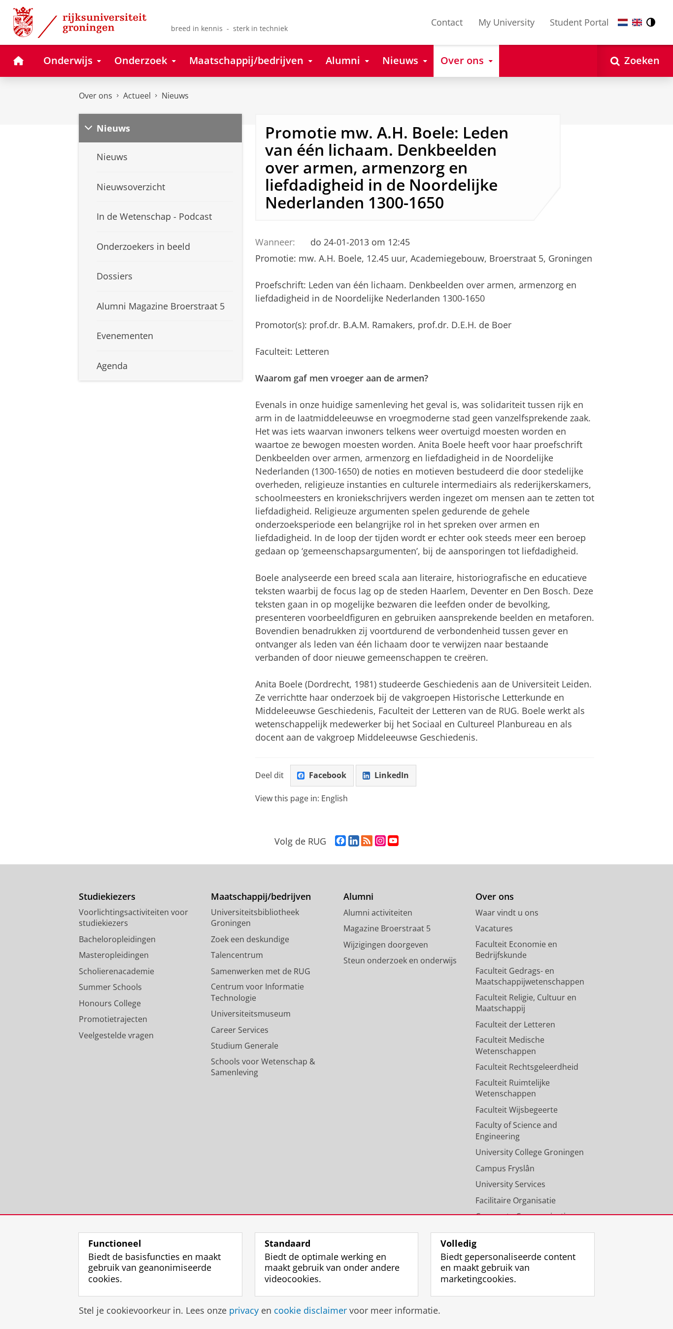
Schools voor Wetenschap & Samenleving (263, 1067)
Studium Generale (244, 1045)
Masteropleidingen (114, 955)
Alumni (358, 896)
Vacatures (494, 928)
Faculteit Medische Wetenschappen (509, 1045)
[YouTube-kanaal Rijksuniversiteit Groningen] (393, 841)
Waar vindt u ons (506, 912)
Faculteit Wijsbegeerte (516, 1109)
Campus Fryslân (505, 1168)
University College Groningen (529, 1152)
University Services (510, 1184)
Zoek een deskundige (250, 939)
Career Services (240, 1029)
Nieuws (175, 95)
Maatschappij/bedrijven (261, 896)
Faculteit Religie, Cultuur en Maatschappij (525, 1003)
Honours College (110, 1003)
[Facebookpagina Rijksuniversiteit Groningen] (340, 841)
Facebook (327, 775)
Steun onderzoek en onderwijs (400, 960)
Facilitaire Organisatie (515, 1200)
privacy (244, 1310)
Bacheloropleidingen (117, 939)
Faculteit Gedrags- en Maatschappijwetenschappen (529, 976)
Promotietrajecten (113, 1019)
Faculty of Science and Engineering (516, 1131)
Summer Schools (110, 987)
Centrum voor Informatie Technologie (257, 992)
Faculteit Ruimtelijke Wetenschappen (512, 1088)
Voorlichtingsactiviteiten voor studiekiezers (133, 918)
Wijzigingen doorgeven (385, 944)
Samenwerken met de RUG (260, 971)
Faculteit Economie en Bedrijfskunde (516, 950)
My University (506, 22)
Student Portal (579, 22)
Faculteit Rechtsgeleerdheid (526, 1066)
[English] (637, 22)
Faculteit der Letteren (515, 1024)
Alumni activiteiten (377, 912)
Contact (447, 22)
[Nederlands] (623, 22)
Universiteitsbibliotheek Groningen (255, 918)
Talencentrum (237, 955)
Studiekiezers (107, 896)
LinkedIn (391, 775)
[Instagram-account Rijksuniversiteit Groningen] (380, 841)
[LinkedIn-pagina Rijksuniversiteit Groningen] (353, 841)
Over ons (95, 95)
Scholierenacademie (116, 971)
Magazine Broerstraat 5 (387, 928)
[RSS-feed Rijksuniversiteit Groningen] (366, 841)
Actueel (137, 95)
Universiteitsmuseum (251, 1013)
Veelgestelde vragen (116, 1035)
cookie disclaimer (310, 1310)
